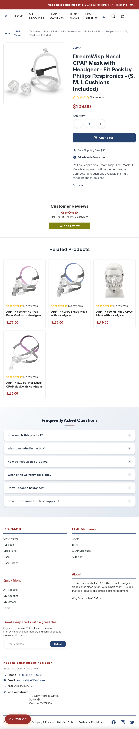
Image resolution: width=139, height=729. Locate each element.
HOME (19, 16)
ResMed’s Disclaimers (91, 722)
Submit (58, 644)
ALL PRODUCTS (36, 16)
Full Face (8, 544)
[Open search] (113, 16)
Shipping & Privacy (43, 722)
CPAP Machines (81, 550)
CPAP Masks (17, 33)
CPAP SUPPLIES (91, 16)
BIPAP (76, 544)
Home (7, 33)
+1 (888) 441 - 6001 (30, 674)
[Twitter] (132, 722)
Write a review (70, 225)
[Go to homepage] (8, 16)
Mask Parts (10, 550)
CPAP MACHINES (57, 16)
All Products (10, 589)
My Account (10, 595)
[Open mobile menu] (132, 16)
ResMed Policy (66, 722)
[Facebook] (113, 722)
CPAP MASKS (74, 16)
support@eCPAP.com (31, 680)
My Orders (9, 601)
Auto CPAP (78, 556)
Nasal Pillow (10, 562)
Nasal (6, 556)
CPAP (75, 538)
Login (6, 607)
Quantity (79, 115)
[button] (81, 97)
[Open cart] (122, 16)
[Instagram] (123, 722)
